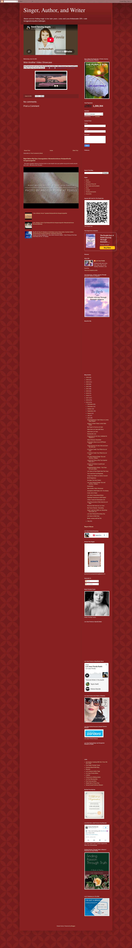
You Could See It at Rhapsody (95, 473)
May (88, 521)
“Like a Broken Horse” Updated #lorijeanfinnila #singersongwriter (50, 213)
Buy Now (107, 248)
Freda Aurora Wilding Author (93, 777)
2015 (87, 402)
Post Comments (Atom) (37, 153)
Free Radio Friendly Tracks (93, 765)
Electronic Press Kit (91, 184)
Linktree (88, 775)
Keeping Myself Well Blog (92, 767)
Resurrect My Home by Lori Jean (95, 505)
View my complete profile (91, 270)
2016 (87, 400)
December (90, 404)
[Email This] (36, 96)
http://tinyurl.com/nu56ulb (67, 68)
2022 (87, 386)
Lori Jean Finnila (100, 261)
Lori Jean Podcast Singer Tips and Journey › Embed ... (96, 457)
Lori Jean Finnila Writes (92, 773)
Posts (88, 581)
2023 (87, 384)
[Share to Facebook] (41, 96)
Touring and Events (91, 192)
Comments (90, 584)
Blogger (73, 926)
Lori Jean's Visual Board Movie (95, 495)
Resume (88, 769)
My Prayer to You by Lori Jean (95, 427)
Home (51, 150)
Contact (88, 190)
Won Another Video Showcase (95, 488)
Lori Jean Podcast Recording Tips (96, 514)
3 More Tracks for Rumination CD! (96, 499)
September (90, 411)
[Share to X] (39, 96)
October (89, 409)
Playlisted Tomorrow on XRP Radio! (96, 497)
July (88, 415)
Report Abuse (88, 526)
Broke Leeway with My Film (94, 518)
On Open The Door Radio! (94, 480)
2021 (87, 388)
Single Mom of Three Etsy (92, 783)
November (90, 406)
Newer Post (27, 150)
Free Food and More (91, 781)
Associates (89, 194)
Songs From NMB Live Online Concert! (97, 475)
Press (87, 188)
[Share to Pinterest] (43, 96)
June (88, 417)
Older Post (75, 150)
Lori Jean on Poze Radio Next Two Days (97, 471)
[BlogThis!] (38, 96)
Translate (97, 116)
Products (88, 182)
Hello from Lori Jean (92, 431)
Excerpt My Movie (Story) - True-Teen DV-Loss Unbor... (97, 468)
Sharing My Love (91, 434)
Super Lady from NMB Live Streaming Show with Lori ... (97, 511)
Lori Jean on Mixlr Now (93, 516)
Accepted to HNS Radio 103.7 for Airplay (98, 490)
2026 (87, 377)
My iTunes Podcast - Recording (95, 508)
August (89, 413)
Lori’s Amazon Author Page (93, 771)
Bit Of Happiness (91, 478)
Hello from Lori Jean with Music (95, 429)
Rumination (90, 486)
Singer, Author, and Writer (54, 10)
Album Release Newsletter (94, 440)
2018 (87, 395)
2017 (87, 398)
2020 (87, 391)
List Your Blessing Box (92, 779)
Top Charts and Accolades (93, 186)
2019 (87, 393)
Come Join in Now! (92, 493)
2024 (87, 382)
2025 (87, 379)
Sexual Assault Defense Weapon (94, 785)
